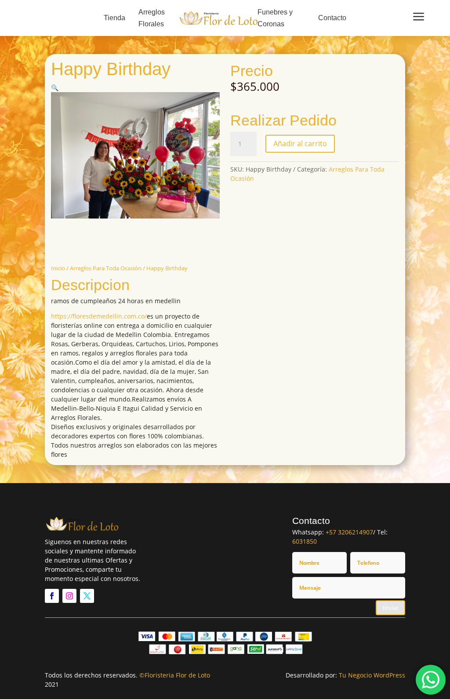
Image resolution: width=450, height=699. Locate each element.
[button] (54, 87)
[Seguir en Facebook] (52, 596)
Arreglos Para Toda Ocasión (106, 268)
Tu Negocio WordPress (372, 675)
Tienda (114, 18)
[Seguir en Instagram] (69, 596)
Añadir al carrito (300, 143)
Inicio (58, 268)
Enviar (390, 608)
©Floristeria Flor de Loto (174, 675)
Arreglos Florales (151, 18)
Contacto (332, 18)
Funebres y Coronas (275, 18)
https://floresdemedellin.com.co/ (99, 316)
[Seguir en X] (87, 596)
